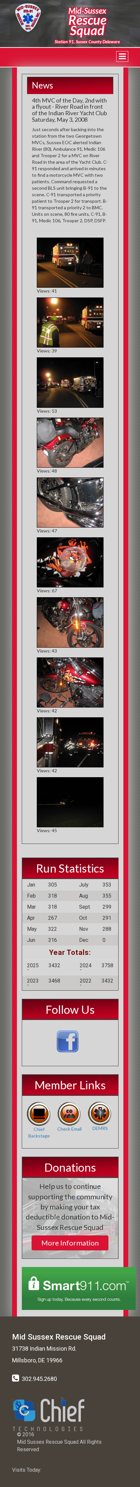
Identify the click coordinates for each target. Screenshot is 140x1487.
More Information (70, 1242)
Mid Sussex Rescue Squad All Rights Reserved (59, 1446)
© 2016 (25, 1434)
